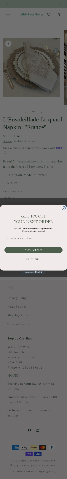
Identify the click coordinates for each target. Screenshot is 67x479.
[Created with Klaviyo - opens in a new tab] (33, 272)
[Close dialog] (64, 208)
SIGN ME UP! (33, 250)
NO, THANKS (33, 259)
